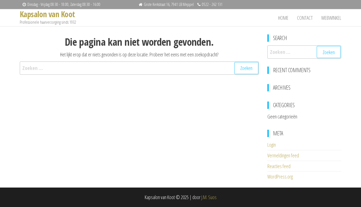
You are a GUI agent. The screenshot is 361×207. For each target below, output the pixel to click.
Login (271, 144)
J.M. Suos (209, 197)
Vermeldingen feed (283, 155)
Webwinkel (331, 17)
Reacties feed (278, 166)
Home (283, 17)
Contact (305, 17)
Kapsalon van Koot (47, 14)
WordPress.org (280, 176)
